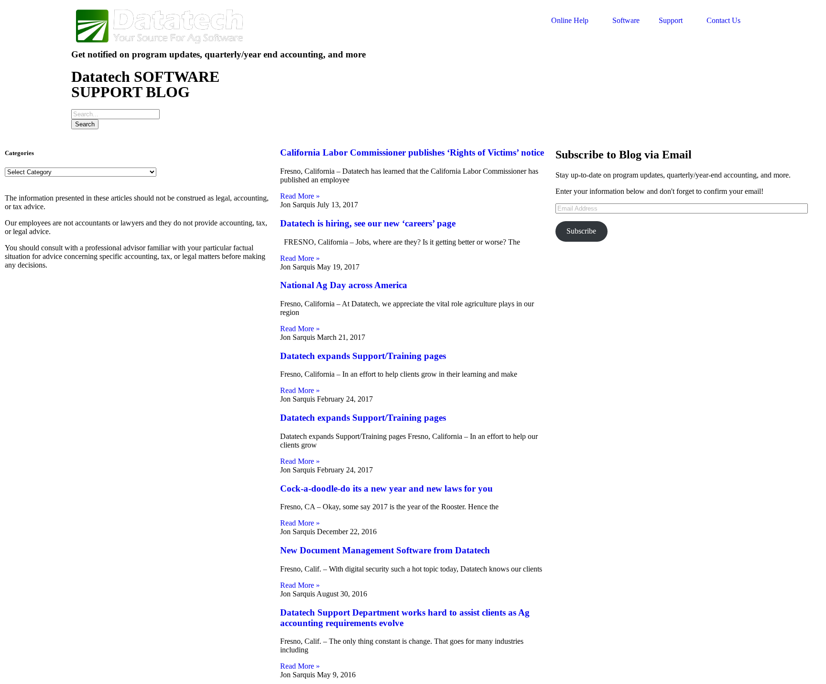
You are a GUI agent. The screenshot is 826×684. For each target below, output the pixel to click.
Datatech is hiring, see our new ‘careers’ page (368, 223)
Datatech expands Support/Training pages (363, 356)
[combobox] (115, 114)
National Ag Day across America (343, 285)
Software (626, 20)
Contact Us (723, 20)
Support (671, 20)
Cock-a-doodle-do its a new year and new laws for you (386, 488)
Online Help (569, 20)
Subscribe (581, 231)
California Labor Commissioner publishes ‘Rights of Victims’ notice (412, 152)
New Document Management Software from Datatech (385, 550)
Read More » (300, 196)
